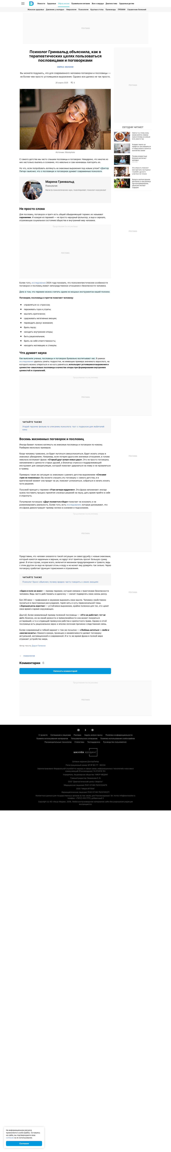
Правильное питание (80, 3)
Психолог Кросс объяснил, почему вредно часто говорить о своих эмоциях (60, 582)
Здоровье (51, 3)
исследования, (74, 504)
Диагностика (111, 3)
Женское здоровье (36, 9)
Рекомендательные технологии (58, 742)
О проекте (43, 735)
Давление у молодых (55, 9)
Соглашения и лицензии (60, 735)
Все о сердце (98, 3)
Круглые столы (97, 9)
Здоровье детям (126, 3)
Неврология (71, 9)
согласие (10, 1138)
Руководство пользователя (114, 742)
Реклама (77, 735)
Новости (41, 3)
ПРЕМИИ (121, 9)
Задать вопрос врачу (93, 735)
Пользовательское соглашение (84, 738)
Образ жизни (63, 3)
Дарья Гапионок (39, 646)
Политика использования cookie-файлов (117, 738)
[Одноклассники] (85, 730)
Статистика (79, 742)
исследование (39, 282)
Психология (83, 9)
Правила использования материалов (52, 738)
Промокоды (111, 9)
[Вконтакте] (78, 730)
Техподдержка (93, 742)
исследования (26, 361)
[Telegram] (93, 730)
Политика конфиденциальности (119, 735)
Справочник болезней (136, 9)
